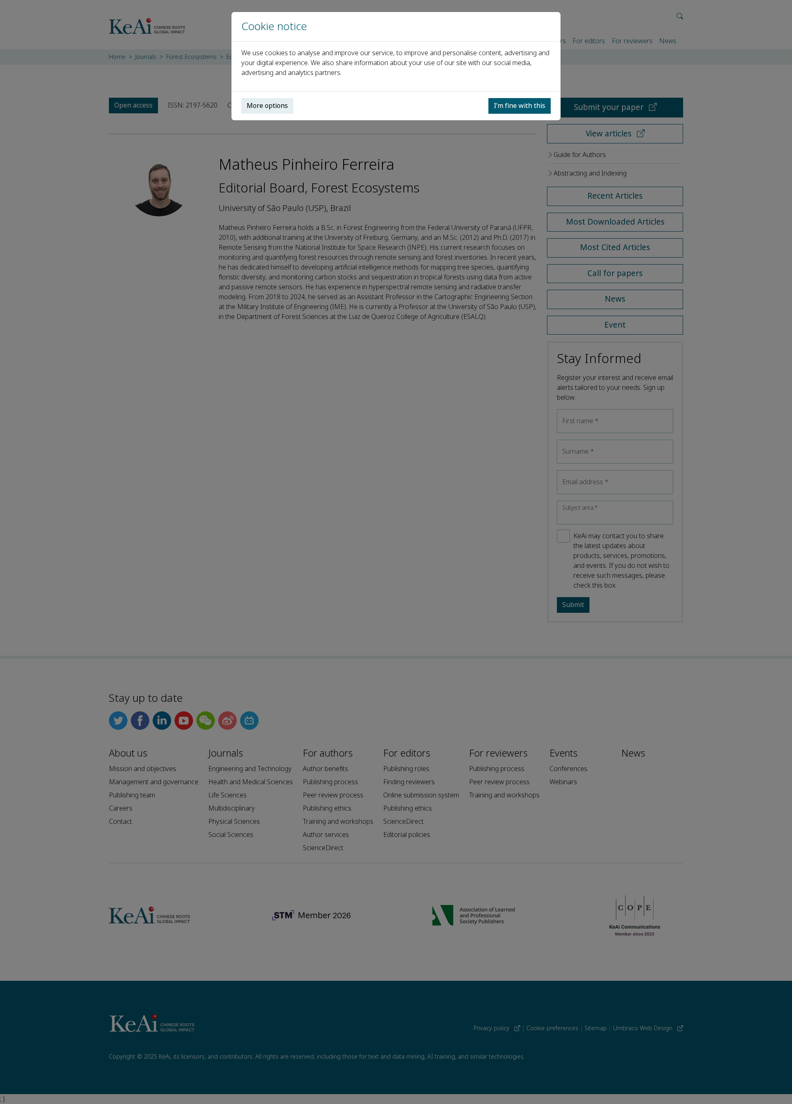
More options (267, 105)
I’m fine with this (519, 105)
